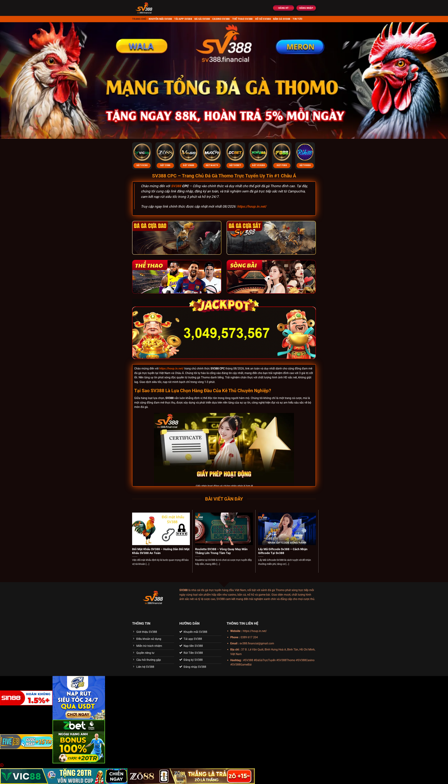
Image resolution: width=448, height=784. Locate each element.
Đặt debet (235, 165)
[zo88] (191, 776)
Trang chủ (139, 18)
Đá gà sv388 (202, 18)
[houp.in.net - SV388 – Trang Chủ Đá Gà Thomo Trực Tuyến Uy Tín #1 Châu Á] (154, 8)
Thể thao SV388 (242, 18)
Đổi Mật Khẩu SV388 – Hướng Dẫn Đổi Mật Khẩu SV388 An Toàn (161, 551)
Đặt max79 (212, 165)
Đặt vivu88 (258, 165)
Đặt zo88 (165, 165)
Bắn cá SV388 (281, 18)
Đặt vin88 (188, 165)
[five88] (26, 741)
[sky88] (78, 697)
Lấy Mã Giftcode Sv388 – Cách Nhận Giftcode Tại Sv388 (282, 551)
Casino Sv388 (221, 18)
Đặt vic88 (142, 165)
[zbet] (78, 741)
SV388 (176, 186)
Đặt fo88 (282, 165)
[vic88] (63, 776)
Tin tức (297, 18)
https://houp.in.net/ (251, 206)
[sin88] (26, 697)
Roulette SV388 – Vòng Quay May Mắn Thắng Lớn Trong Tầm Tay (221, 551)
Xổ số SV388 (263, 18)
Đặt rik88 (305, 165)
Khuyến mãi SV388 (160, 18)
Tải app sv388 (183, 18)
